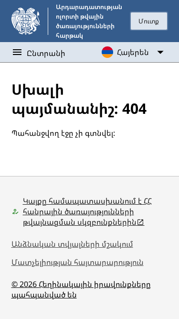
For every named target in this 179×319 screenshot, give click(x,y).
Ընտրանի (46, 53)
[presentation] (149, 21)
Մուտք (148, 21)
